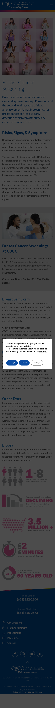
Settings (37, 363)
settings (43, 351)
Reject (24, 363)
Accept (12, 363)
